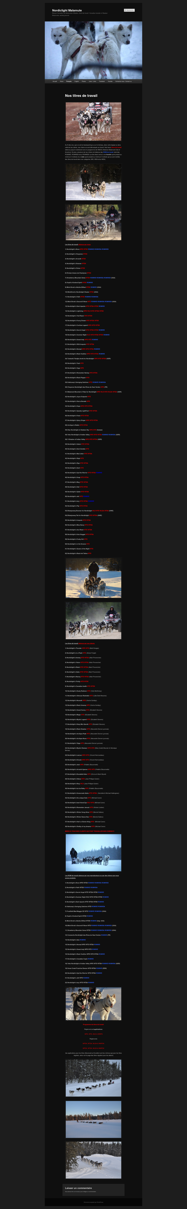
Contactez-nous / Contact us (123, 81)
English (77, 81)
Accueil (55, 81)
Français (68, 81)
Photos (84, 81)
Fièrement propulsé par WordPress (93, 1202)
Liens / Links (92, 81)
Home (61, 81)
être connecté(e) (75, 1191)
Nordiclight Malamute (67, 10)
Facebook (102, 81)
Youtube (110, 81)
